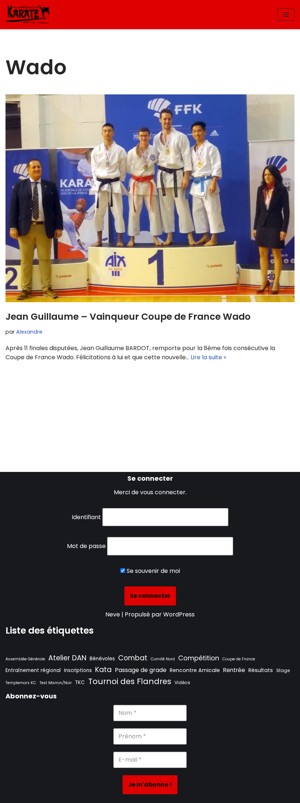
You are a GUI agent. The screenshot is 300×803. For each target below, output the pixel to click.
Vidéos (182, 682)
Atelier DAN (67, 658)
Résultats (260, 670)
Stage (283, 670)
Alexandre (29, 331)
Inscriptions (78, 670)
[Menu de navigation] (286, 14)
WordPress (179, 614)
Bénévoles (102, 658)
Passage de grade (140, 670)
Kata (103, 669)
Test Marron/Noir (56, 683)
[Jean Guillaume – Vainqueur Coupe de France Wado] (150, 198)
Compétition (198, 658)
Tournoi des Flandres (129, 681)
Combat (132, 658)
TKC (80, 682)
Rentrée (234, 670)
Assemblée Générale (25, 659)
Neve (112, 614)
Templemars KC (20, 683)
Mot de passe (86, 546)
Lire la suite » (208, 357)
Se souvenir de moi (152, 571)
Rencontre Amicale (195, 670)
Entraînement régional (33, 670)
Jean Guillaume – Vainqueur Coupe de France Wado (128, 316)
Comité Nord (163, 659)
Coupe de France (238, 659)
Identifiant (86, 517)
